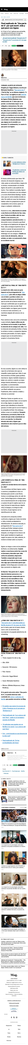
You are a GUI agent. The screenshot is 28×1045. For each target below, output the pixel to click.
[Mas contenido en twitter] (14, 1017)
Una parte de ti (7, 771)
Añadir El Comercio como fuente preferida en (14, 19)
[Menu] (2, 9)
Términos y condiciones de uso (14, 1000)
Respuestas (9, 1025)
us (8, 1029)
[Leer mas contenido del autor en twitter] (15, 753)
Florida (2, 13)
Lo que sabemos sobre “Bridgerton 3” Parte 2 (19, 163)
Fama (9, 1033)
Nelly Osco (4, 77)
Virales (9, 1036)
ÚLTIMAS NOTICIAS (7, 939)
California (7, 13)
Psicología (21, 13)
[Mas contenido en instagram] (16, 1017)
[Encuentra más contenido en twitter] (6, 46)
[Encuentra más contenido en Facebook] (2, 46)
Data (19, 1029)
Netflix (23, 771)
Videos (19, 1025)
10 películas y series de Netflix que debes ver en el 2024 (19, 171)
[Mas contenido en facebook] (11, 1017)
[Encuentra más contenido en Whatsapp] (9, 46)
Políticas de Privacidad (14, 1003)
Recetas (19, 1036)
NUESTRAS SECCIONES (14, 1022)
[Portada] (14, 977)
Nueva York (16, 13)
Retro (19, 1033)
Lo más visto (6, 778)
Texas (11, 13)
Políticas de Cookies (14, 1005)
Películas (6, 773)
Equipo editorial (14, 978)
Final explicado (16, 771)
